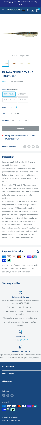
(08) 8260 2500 (23, 340)
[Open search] (28, 10)
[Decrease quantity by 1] (13, 120)
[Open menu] (3, 10)
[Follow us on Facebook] (3, 395)
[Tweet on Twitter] (33, 146)
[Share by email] (37, 146)
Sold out (20, 128)
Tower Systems (15, 420)
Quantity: (5, 120)
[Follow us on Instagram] (7, 395)
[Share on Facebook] (24, 146)
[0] (37, 10)
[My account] (32, 10)
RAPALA (4, 82)
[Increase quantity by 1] (26, 120)
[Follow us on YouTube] (12, 395)
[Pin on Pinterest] (29, 146)
